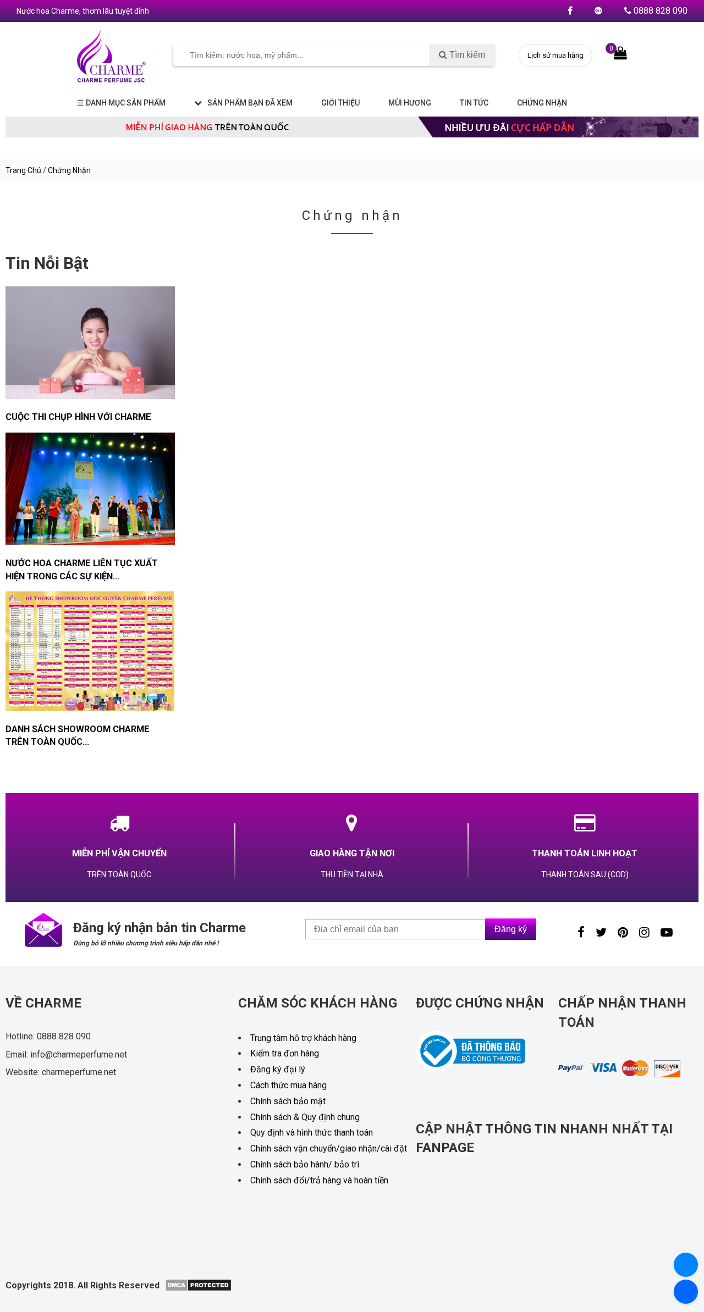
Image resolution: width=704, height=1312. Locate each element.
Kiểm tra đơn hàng (284, 1053)
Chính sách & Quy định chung (305, 1117)
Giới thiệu (340, 102)
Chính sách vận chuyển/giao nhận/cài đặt (328, 1148)
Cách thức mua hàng (288, 1085)
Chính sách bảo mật (288, 1101)
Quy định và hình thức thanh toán (311, 1132)
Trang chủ (23, 170)
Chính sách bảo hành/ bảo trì (304, 1164)
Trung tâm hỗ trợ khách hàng (303, 1038)
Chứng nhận (542, 102)
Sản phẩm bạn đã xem (250, 102)
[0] (620, 53)
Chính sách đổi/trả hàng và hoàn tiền (319, 1180)
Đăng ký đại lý (277, 1069)
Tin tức (474, 102)
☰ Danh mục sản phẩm (121, 102)
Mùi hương (409, 102)
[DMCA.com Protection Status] (198, 1288)
